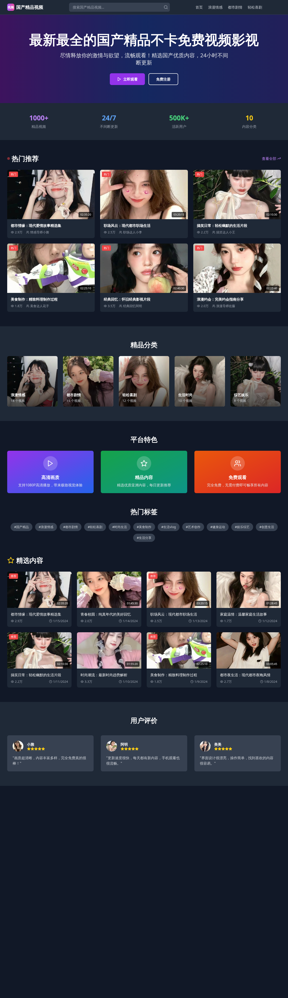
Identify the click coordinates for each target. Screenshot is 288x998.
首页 (199, 7)
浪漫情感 (215, 7)
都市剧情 (235, 7)
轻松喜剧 (255, 7)
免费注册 (163, 79)
